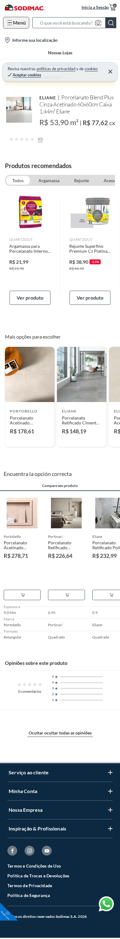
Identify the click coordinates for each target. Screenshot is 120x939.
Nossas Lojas (60, 52)
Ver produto (30, 298)
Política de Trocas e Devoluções (38, 875)
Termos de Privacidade (29, 885)
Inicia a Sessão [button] (95, 7)
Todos (18, 180)
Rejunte (81, 180)
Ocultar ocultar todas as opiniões (60, 732)
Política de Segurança (28, 895)
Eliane (47, 97)
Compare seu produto (60, 486)
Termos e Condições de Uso (34, 865)
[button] (76, 22)
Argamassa (48, 180)
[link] (30, 248)
